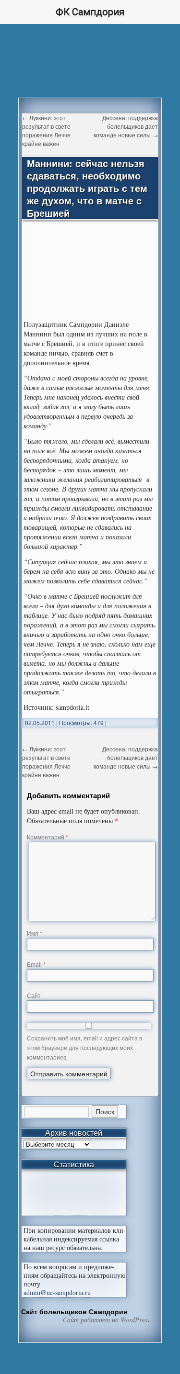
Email (36, 964)
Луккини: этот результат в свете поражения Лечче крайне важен (46, 130)
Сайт (34, 995)
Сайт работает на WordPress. (107, 1320)
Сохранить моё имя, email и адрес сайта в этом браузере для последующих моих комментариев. (84, 1047)
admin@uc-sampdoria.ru (57, 1292)
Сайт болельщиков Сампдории (74, 1311)
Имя (34, 933)
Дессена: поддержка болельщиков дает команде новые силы (126, 126)
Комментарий (47, 837)
